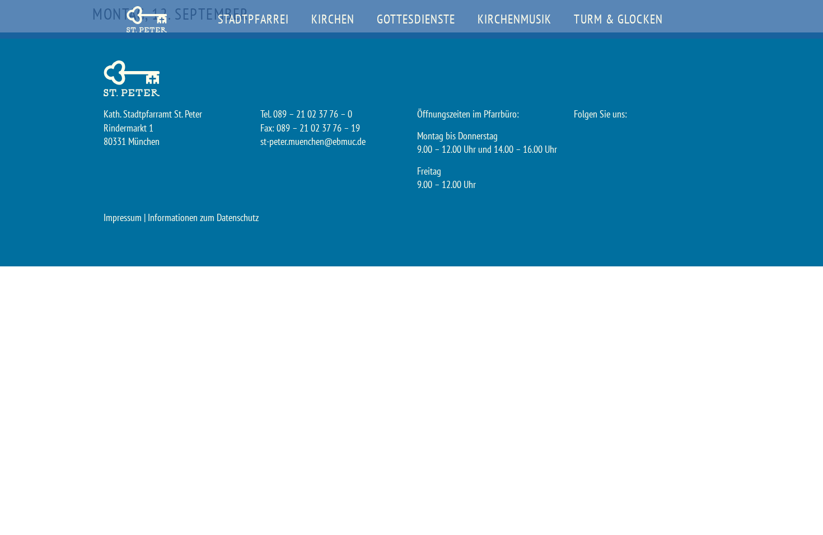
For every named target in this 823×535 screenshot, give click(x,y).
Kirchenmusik (514, 19)
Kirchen (332, 19)
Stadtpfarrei (253, 19)
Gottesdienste (416, 19)
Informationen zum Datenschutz (203, 217)
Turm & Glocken (618, 19)
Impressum (123, 217)
